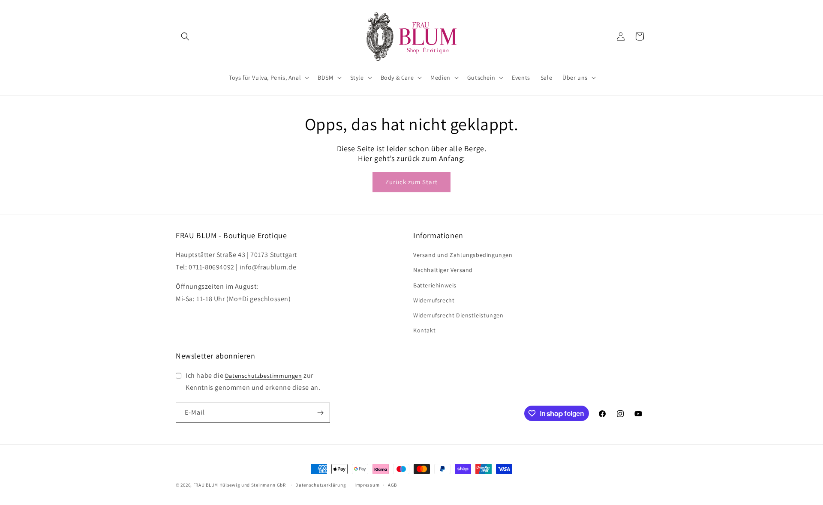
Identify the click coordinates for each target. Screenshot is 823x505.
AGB (392, 485)
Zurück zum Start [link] (411, 182)
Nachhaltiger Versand (443, 270)
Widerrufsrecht (433, 300)
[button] (185, 36)
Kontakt (424, 330)
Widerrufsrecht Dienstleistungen (458, 315)
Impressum (366, 485)
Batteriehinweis (435, 285)
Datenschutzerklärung (320, 485)
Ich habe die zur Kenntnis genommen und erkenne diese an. (253, 381)
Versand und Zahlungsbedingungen (463, 255)
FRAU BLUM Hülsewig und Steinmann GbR (239, 485)
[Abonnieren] (320, 413)
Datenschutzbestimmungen (263, 375)
